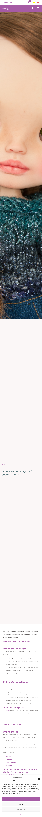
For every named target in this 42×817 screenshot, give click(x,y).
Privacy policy (21, 814)
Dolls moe (8, 689)
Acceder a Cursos (7, 2)
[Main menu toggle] (37, 8)
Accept (21, 799)
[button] (39, 779)
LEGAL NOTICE (30, 814)
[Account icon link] (32, 8)
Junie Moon (9, 658)
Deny (21, 804)
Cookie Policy (12, 814)
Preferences (21, 809)
